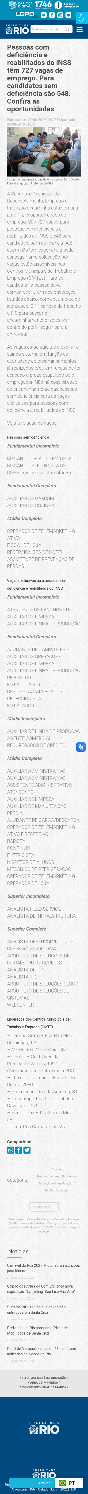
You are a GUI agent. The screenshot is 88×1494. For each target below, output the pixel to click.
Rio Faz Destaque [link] (57, 1190)
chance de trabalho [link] (32, 1223)
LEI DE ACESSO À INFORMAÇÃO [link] (44, 1378)
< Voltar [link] (44, 1483)
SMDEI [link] (49, 1227)
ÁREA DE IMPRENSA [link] (44, 1382)
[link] (82, 18)
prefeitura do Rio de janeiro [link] (25, 1227)
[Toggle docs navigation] (79, 30)
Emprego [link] (52, 1223)
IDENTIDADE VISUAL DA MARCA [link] (44, 1387)
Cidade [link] (56, 1169)
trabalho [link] (62, 1227)
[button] (67, 29)
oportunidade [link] (70, 1223)
